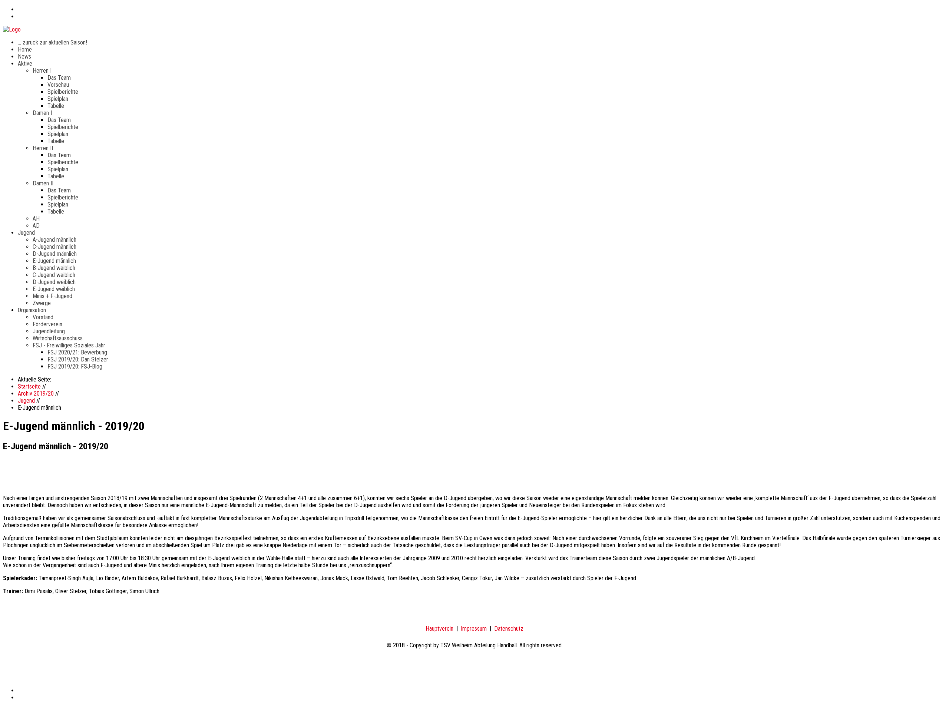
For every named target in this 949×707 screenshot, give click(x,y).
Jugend (26, 232)
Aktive (25, 63)
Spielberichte (62, 91)
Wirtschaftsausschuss (58, 338)
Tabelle (55, 105)
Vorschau (58, 84)
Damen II (43, 183)
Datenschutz (508, 628)
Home (25, 49)
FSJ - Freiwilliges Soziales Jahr (69, 345)
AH (36, 218)
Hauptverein (439, 628)
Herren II (43, 148)
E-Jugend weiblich (54, 289)
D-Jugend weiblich (54, 281)
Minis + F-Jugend (52, 296)
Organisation (32, 310)
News (24, 56)
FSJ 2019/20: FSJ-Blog (74, 366)
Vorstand (43, 317)
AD (36, 225)
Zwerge (42, 303)
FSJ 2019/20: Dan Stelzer (77, 359)
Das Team (59, 77)
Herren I (42, 70)
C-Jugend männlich (54, 246)
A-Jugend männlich (54, 239)
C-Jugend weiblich (54, 274)
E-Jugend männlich (54, 260)
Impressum (474, 628)
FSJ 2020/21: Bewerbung (77, 352)
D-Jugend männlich (55, 253)
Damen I (42, 112)
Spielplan (57, 98)
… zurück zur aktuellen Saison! (52, 42)
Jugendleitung (49, 331)
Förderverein (47, 324)
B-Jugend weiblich (54, 267)
